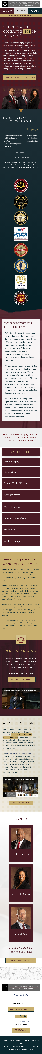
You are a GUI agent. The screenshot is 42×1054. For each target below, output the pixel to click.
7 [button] (23, 152)
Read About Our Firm (20, 679)
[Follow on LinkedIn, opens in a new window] (25, 1016)
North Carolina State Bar (29, 167)
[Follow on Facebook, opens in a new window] (17, 1016)
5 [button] (21, 152)
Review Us (19, 1030)
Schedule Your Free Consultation (19, 77)
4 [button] (20, 152)
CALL (36, 11)
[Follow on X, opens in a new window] (21, 1016)
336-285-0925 (11, 753)
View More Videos (20, 803)
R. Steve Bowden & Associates (19, 1040)
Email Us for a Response (19, 960)
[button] (7, 10)
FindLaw (31, 1049)
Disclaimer (7, 1046)
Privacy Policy (25, 1046)
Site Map (16, 1046)
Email (22, 11)
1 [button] (16, 152)
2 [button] (17, 152)
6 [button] (22, 152)
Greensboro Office (19, 1009)
